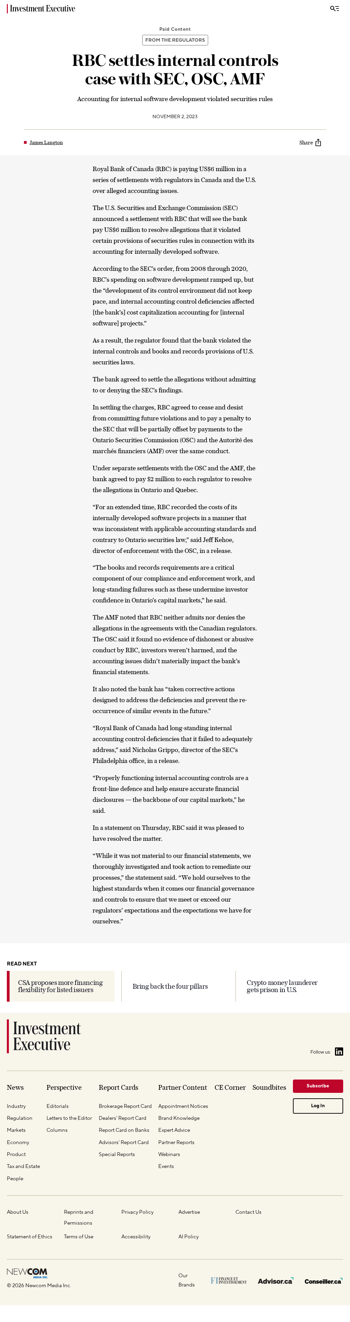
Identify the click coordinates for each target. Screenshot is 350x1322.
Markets (16, 1130)
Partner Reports (176, 1142)
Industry (16, 1106)
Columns (57, 1130)
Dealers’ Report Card (122, 1118)
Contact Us (248, 1212)
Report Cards (118, 1087)
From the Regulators (175, 40)
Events (166, 1166)
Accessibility (135, 1236)
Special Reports (117, 1154)
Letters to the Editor (69, 1118)
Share (306, 142)
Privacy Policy (137, 1212)
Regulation (19, 1118)
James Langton (46, 142)
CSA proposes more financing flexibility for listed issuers (60, 986)
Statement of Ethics (29, 1236)
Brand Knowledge (179, 1118)
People (15, 1178)
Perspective (64, 1087)
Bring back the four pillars (170, 986)
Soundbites (269, 1087)
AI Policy (188, 1236)
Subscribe (318, 1086)
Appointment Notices (183, 1106)
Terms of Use (78, 1236)
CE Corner (230, 1087)
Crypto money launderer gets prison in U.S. (282, 986)
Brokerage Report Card (125, 1106)
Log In (318, 1106)
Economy (18, 1142)
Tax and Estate (23, 1166)
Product (16, 1154)
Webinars (169, 1154)
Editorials (57, 1106)
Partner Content (182, 1087)
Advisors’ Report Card (124, 1142)
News (15, 1087)
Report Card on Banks (124, 1130)
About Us (17, 1212)
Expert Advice (174, 1130)
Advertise (189, 1212)
